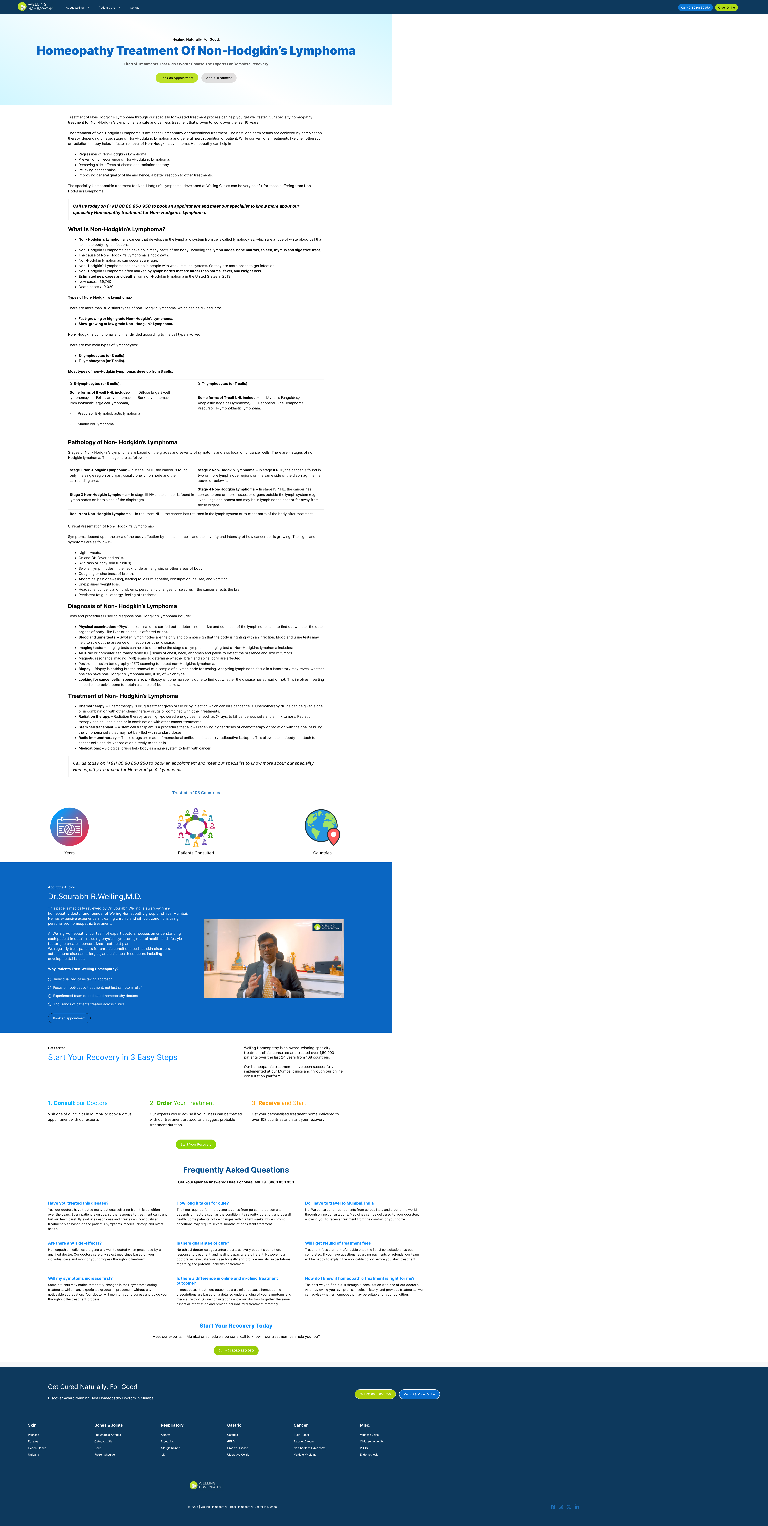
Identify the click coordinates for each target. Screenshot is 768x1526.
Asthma (166, 1434)
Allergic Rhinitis (170, 1448)
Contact (135, 7)
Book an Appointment (176, 78)
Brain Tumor (301, 1434)
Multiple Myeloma (305, 1454)
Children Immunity (372, 1441)
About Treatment (219, 78)
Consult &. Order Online (419, 1394)
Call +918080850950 (695, 7)
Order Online (726, 7)
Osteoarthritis (103, 1441)
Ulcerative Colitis (238, 1454)
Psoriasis (33, 1434)
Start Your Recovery (196, 1144)
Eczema (33, 1441)
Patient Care (107, 7)
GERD (231, 1441)
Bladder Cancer (304, 1441)
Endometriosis (369, 1454)
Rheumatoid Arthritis (107, 1434)
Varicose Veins (369, 1434)
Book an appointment (69, 1018)
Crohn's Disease (237, 1448)
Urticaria (33, 1454)
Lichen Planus (37, 1448)
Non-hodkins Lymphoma (310, 1448)
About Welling (75, 7)
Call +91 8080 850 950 (236, 1351)
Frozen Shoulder (105, 1454)
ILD (163, 1454)
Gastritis (232, 1434)
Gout (97, 1448)
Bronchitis (167, 1441)
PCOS (364, 1448)
